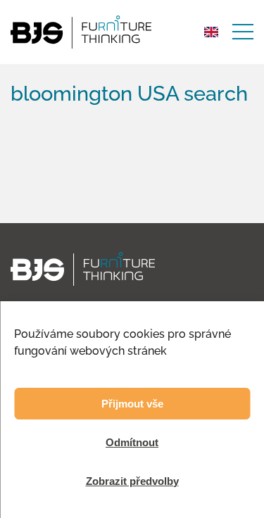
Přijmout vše (132, 404)
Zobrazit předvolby (132, 481)
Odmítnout (132, 442)
